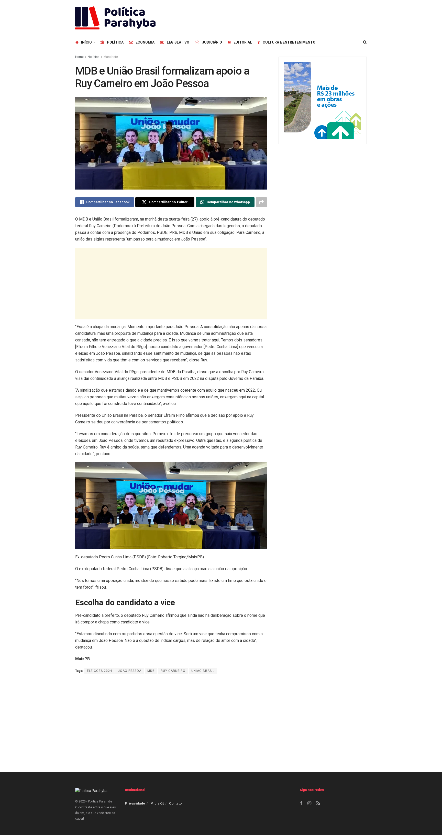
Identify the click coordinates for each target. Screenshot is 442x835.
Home (79, 57)
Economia (145, 42)
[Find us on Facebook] (301, 803)
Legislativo (178, 42)
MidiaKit (157, 803)
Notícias (94, 57)
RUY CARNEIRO (173, 671)
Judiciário (212, 42)
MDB (151, 671)
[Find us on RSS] (318, 803)
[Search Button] (365, 42)
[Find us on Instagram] (309, 803)
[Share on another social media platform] (261, 202)
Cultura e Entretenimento (289, 42)
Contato (175, 803)
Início (86, 42)
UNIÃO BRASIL (203, 671)
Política (115, 42)
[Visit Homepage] (115, 17)
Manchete (111, 57)
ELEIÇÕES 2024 (99, 671)
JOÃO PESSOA (129, 671)
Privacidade (135, 803)
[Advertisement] (274, 17)
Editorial (243, 42)
